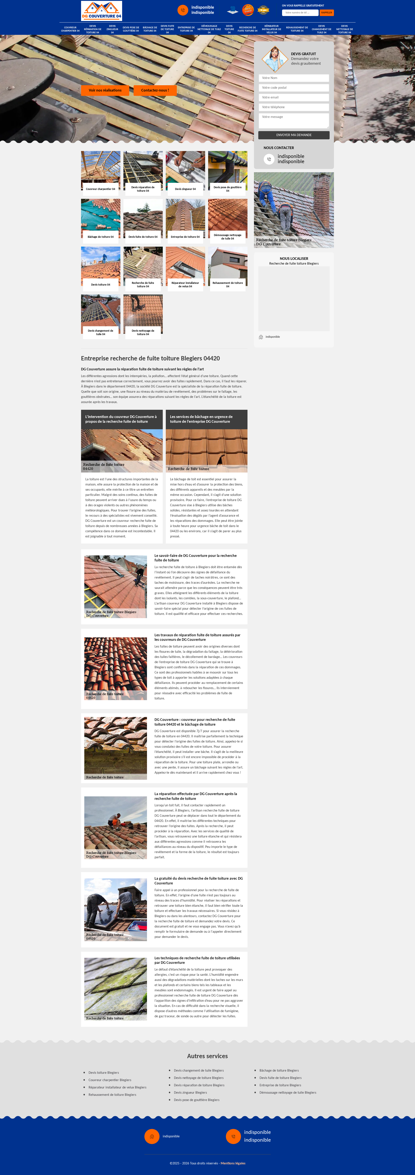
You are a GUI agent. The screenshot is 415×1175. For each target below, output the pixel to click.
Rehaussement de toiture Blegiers (112, 1095)
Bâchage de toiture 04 (150, 29)
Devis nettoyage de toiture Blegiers (198, 1078)
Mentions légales (233, 1163)
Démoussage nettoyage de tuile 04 (209, 29)
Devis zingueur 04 (112, 29)
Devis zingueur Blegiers (190, 1093)
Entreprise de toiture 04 (186, 29)
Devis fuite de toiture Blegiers (281, 1078)
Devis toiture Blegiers (104, 1073)
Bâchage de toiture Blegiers (279, 1070)
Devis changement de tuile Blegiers (199, 1070)
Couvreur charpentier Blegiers (110, 1080)
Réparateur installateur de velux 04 (271, 29)
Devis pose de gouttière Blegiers (196, 1100)
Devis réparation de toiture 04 (92, 29)
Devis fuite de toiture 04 (167, 29)
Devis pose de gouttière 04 (131, 29)
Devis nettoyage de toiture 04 (344, 29)
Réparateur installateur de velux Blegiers (117, 1087)
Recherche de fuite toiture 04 (247, 29)
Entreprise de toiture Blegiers (280, 1085)
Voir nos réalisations (105, 90)
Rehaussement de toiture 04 (297, 29)
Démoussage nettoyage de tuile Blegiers (288, 1093)
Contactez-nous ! (155, 90)
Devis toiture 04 (229, 29)
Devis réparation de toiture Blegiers (199, 1085)
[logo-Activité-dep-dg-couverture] (101, 11)
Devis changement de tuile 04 (321, 29)
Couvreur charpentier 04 (70, 29)
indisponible (203, 7)
